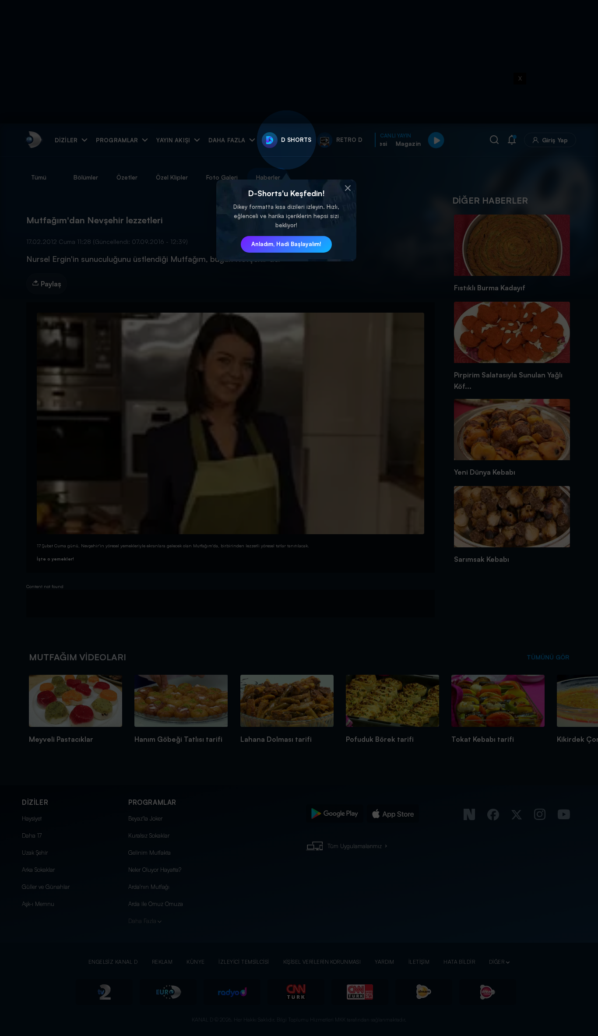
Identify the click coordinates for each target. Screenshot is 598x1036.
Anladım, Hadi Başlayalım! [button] (286, 243)
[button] (347, 188)
